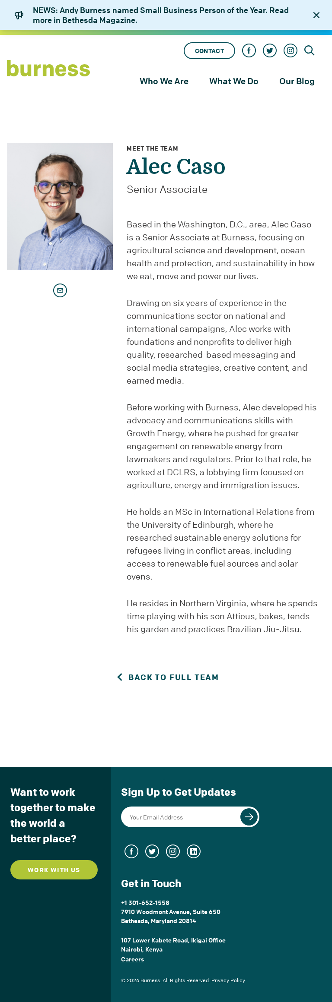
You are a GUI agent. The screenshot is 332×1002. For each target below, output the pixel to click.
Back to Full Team (173, 677)
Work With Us (54, 870)
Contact (209, 51)
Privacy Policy (228, 980)
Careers (132, 959)
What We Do (234, 81)
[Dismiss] (316, 15)
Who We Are (164, 81)
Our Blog (297, 81)
